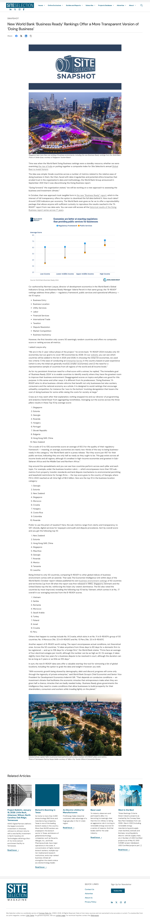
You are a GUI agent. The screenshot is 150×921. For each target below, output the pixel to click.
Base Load (96, 810)
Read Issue (12, 850)
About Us (88, 898)
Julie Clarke (30, 915)
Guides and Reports (73, 5)
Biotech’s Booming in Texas (45, 811)
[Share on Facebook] (16, 36)
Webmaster (95, 915)
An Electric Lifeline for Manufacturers (73, 811)
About (131, 5)
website (94, 355)
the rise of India (45, 166)
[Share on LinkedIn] (26, 36)
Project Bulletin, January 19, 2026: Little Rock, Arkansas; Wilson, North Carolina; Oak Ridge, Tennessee (19, 815)
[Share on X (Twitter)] (21, 36)
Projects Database (105, 5)
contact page (60, 915)
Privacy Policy (90, 902)
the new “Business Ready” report (92, 195)
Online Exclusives (54, 5)
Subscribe (89, 5)
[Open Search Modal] (141, 5)
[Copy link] (31, 36)
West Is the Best (126, 810)
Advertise (120, 5)
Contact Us (89, 889)
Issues (40, 5)
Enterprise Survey (74, 360)
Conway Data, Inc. (45, 913)
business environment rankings (93, 580)
